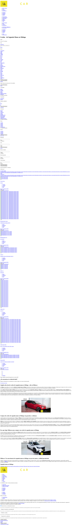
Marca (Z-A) (21, 172)
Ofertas (3, 19)
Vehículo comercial (3, 118)
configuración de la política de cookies (50, 500)
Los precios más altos (16, 171)
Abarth (35, 466)
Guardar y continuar (3, 519)
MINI (1, 67)
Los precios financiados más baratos (25, 171)
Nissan (31, 466)
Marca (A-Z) (17, 172)
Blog (3, 23)
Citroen (5, 466)
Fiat (1, 57)
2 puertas (1, 131)
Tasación (3, 475)
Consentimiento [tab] (4, 497)
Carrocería (2, 107)
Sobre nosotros (4, 8)
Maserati (1, 65)
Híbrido (1, 92)
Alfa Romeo (2, 50)
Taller (3, 21)
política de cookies (53, 499)
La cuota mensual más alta (54, 171)
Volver (1, 522)
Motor (1, 85)
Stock (3, 474)
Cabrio (1, 111)
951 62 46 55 (4, 10)
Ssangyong (2, 75)
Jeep (1, 61)
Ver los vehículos (4, 80)
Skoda (1, 73)
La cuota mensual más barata (45, 171)
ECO (1, 103)
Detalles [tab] (3, 498)
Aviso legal (4, 484)
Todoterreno (2, 117)
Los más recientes (3, 171)
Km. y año (2, 135)
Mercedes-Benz (2, 66)
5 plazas (1, 125)
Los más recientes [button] (3, 170)
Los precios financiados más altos (36, 171)
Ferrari (1, 56)
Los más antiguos (12, 172)
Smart (1, 74)
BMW (1, 53)
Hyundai (1, 59)
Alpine (1, 51)
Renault (1, 71)
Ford (1, 58)
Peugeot (1, 70)
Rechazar (1, 520)
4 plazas (1, 124)
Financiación (4, 18)
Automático (2, 98)
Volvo (1, 78)
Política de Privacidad (5, 485)
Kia (13, 466)
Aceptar (1, 521)
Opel (20, 466)
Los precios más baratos (9, 171)
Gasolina (1, 90)
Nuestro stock (4, 16)
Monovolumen (2, 115)
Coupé (1, 113)
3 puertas (1, 132)
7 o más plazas (2, 127)
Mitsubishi (2, 68)
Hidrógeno (2, 94)
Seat (1, 72)
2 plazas (1, 122)
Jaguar (1, 60)
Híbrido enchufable (3, 93)
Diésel (1, 89)
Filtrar (1, 173)
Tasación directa (4, 17)
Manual (1, 99)
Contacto (3, 24)
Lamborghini (2, 62)
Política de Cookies (5, 486)
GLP (1, 91)
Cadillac (1, 54)
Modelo (1, 81)
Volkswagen (2, 77)
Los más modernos (6, 172)
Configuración (5, 520)
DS (0, 55)
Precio (1, 148)
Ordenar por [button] (2, 174)
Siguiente (3, 375)
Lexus (1, 63)
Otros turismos (2, 116)
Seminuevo (2, 44)
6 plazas (1, 126)
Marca (1, 47)
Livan (1, 64)
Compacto (2, 112)
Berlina (1, 110)
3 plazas (1, 123)
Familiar (1, 114)
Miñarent (3, 20)
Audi (1, 52)
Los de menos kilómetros (62, 171)
